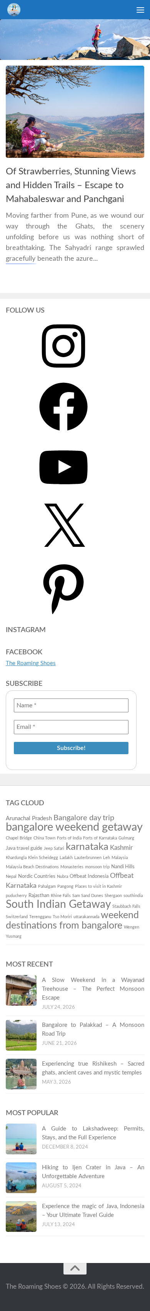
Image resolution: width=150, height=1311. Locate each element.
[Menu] (140, 9)
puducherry (16, 896)
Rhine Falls (61, 896)
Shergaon (113, 896)
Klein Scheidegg (43, 858)
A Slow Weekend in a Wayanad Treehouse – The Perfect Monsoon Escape (93, 989)
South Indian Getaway (58, 904)
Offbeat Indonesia (89, 876)
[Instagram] (63, 373)
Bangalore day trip (83, 818)
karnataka (87, 847)
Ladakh (66, 858)
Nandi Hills (123, 866)
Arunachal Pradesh (29, 818)
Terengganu (40, 917)
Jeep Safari (54, 848)
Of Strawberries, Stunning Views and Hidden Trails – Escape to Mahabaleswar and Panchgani (71, 185)
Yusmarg (14, 936)
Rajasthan (38, 895)
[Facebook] (63, 434)
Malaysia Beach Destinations (32, 867)
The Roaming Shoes (31, 663)
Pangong (65, 886)
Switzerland (17, 917)
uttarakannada (86, 917)
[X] (63, 555)
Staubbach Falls (126, 906)
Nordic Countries (36, 876)
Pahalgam (47, 886)
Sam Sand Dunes (87, 896)
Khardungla (16, 858)
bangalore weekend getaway (74, 827)
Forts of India (69, 838)
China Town (44, 838)
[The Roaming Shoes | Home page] (16, 9)
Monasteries (71, 867)
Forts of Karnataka (100, 838)
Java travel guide (24, 848)
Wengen (131, 927)
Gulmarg (126, 838)
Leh (106, 858)
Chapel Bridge (19, 838)
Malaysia (120, 858)
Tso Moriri (62, 917)
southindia (133, 896)
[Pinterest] (63, 615)
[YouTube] (63, 494)
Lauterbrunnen (88, 858)
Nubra (62, 876)
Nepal (11, 876)
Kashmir (121, 847)
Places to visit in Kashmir (98, 886)
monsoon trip (97, 867)
